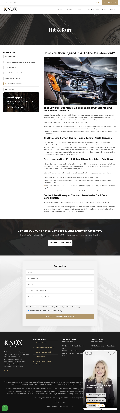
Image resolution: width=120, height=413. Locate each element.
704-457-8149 (11, 3)
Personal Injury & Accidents (45, 347)
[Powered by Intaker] (104, 409)
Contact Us (111, 2)
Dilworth (11, 391)
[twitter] (99, 3)
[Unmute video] (86, 353)
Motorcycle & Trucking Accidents (42, 362)
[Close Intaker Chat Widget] (113, 353)
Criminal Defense (41, 343)
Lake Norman (29, 391)
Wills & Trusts (40, 357)
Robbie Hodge (68, 406)
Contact (113, 10)
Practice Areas (93, 10)
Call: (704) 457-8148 (15, 107)
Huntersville (19, 391)
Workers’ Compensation (44, 352)
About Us (69, 10)
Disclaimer (74, 398)
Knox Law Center (48, 398)
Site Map (82, 398)
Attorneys (80, 10)
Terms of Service (71, 307)
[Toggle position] (109, 353)
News (104, 10)
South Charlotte (40, 394)
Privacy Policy (60, 307)
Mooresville (38, 391)
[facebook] (96, 3)
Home (60, 10)
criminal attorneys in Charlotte (19, 389)
